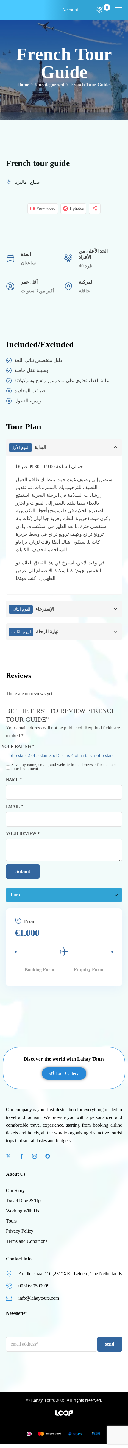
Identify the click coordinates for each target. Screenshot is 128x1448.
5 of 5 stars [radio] (103, 755)
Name (14, 779)
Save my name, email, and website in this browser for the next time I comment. (64, 766)
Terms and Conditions (26, 1241)
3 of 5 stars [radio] (59, 755)
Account (70, 9)
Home (23, 84)
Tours (11, 1220)
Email (14, 806)
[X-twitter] (8, 1156)
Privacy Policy (19, 1231)
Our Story (15, 1190)
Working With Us (22, 1210)
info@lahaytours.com (38, 1298)
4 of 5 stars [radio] (81, 755)
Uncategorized (49, 84)
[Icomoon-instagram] (34, 1156)
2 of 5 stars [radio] (38, 755)
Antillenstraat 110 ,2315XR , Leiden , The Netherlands (70, 1273)
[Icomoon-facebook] (21, 1156)
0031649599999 (33, 1285)
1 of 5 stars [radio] (16, 755)
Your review (23, 833)
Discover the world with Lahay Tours (64, 1059)
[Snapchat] (47, 1156)
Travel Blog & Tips (24, 1200)
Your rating (17, 746)
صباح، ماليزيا (27, 182)
